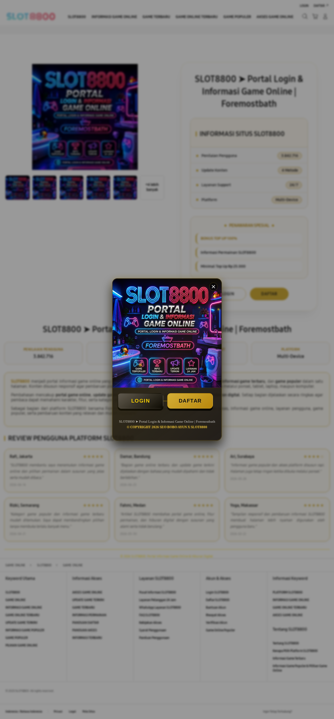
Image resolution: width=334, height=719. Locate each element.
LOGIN (140, 401)
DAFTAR (190, 401)
